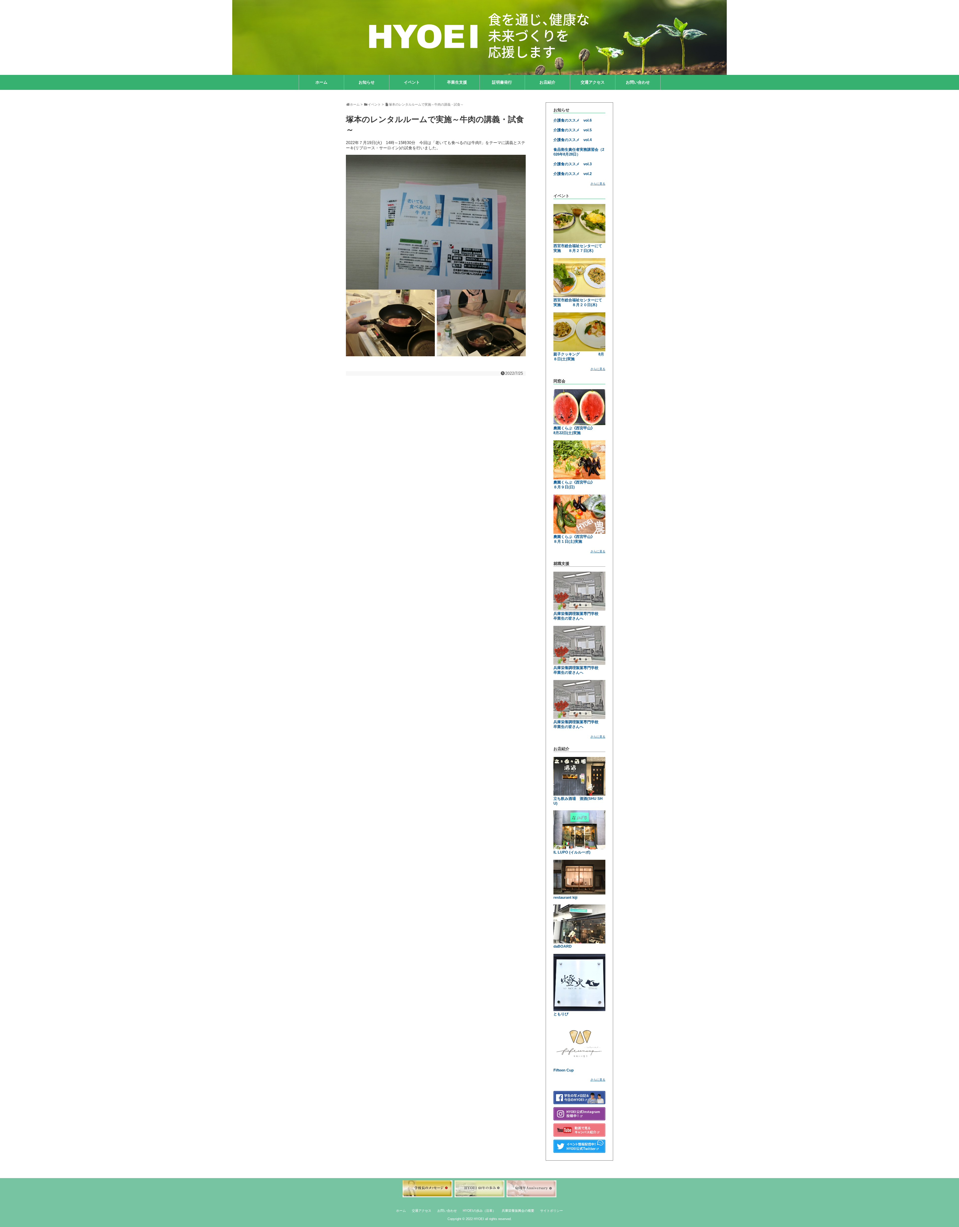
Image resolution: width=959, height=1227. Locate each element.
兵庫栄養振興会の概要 (518, 1211)
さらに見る (597, 183)
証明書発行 (502, 82)
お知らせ (367, 82)
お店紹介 (547, 82)
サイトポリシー (551, 1211)
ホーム (321, 82)
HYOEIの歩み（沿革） (479, 1211)
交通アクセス (593, 82)
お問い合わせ (638, 82)
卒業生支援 (457, 82)
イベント (412, 82)
